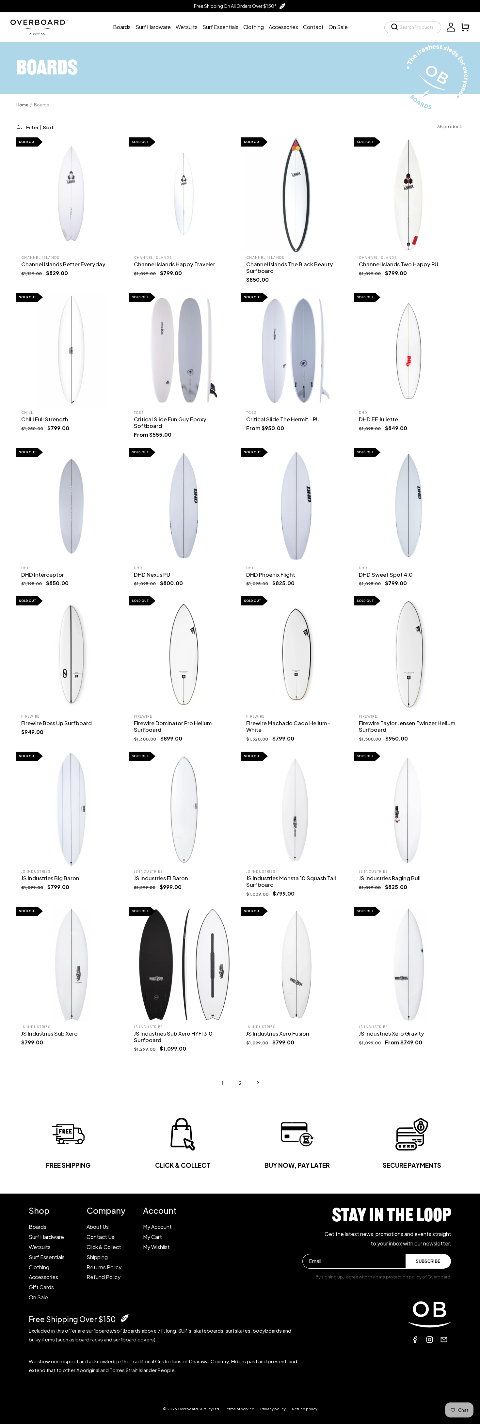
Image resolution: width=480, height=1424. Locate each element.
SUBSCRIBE (428, 1261)
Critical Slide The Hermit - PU (283, 419)
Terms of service (239, 1408)
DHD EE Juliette (378, 419)
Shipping (97, 1256)
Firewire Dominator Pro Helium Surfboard (173, 726)
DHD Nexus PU (152, 574)
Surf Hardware (46, 1236)
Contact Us (100, 1236)
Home (22, 104)
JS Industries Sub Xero (49, 1033)
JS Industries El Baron (161, 878)
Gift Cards (41, 1287)
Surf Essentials (47, 1256)
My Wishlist (156, 1246)
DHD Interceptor (42, 574)
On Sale (38, 1296)
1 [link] (222, 1082)
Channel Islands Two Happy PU (398, 264)
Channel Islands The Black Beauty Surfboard (289, 267)
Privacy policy (273, 1408)
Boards (41, 104)
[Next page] (257, 1082)
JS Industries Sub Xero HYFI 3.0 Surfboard (173, 1036)
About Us (98, 1226)
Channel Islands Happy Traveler (174, 264)
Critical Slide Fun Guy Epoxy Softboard (170, 422)
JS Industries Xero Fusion (277, 1033)
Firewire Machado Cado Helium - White (288, 726)
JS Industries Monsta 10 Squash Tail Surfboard (291, 881)
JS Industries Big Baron (50, 878)
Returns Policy (104, 1266)
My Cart (152, 1236)
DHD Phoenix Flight (270, 574)
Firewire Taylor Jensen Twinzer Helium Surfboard (407, 726)
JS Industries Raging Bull (390, 878)
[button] (412, 27)
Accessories (43, 1277)
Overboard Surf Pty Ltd (198, 1409)
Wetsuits (40, 1246)
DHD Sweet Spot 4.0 (386, 574)
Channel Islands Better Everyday (63, 264)
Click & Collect (104, 1246)
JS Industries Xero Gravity (391, 1033)
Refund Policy (103, 1277)
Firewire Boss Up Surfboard (56, 723)
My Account (157, 1226)
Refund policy (304, 1408)
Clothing (39, 1266)
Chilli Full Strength (44, 419)
